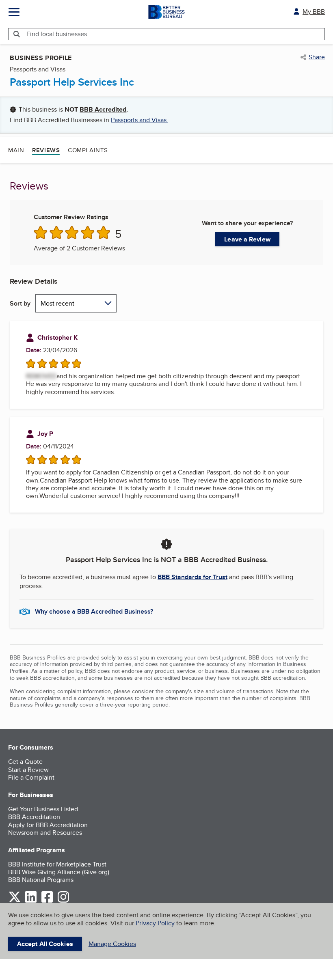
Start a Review (28, 769)
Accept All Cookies (45, 943)
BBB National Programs (41, 879)
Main (16, 150)
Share (317, 57)
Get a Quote (25, 761)
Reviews (46, 150)
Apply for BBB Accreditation (48, 825)
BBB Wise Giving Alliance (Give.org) (58, 872)
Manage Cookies (112, 944)
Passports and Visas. (139, 120)
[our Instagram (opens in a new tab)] (63, 901)
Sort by (20, 303)
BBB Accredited (103, 109)
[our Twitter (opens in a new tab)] (14, 901)
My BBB (314, 11)
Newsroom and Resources (45, 832)
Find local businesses (56, 34)
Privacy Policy (155, 923)
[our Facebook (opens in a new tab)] (47, 901)
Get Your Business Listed (43, 809)
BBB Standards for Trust (192, 577)
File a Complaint (31, 777)
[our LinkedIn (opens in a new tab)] (30, 901)
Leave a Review (247, 239)
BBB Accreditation (34, 816)
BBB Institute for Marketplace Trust (57, 864)
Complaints (88, 150)
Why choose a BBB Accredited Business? (94, 611)
